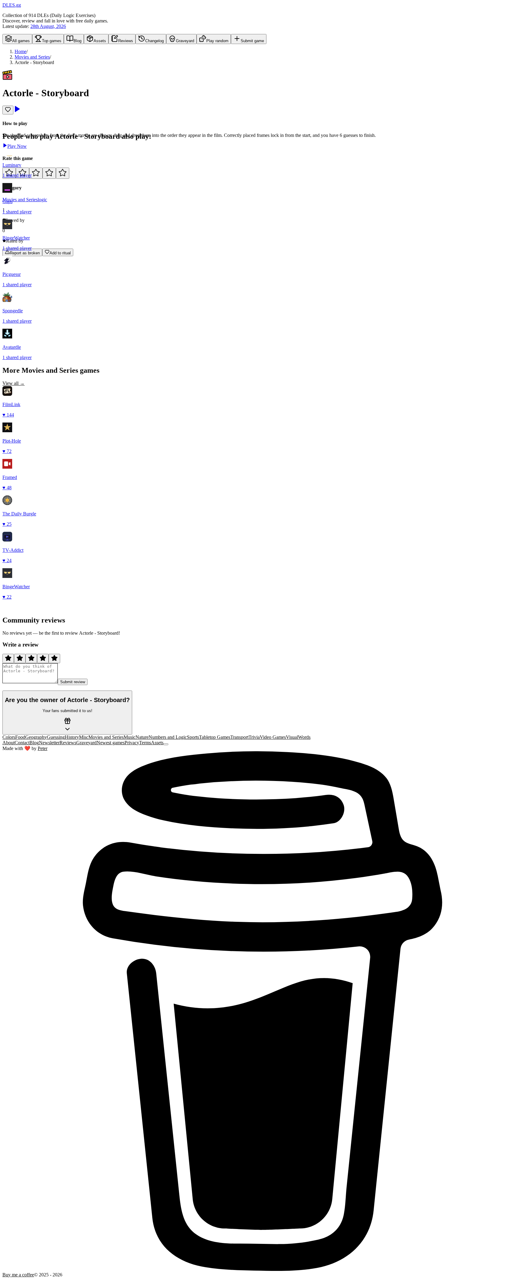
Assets (157, 742)
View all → (13, 383)
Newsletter (49, 742)
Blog (34, 742)
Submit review (72, 682)
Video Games (273, 737)
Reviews (68, 742)
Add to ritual (60, 253)
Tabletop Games (214, 737)
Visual (292, 737)
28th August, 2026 (48, 26)
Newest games (111, 742)
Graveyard (86, 742)
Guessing (56, 737)
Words (304, 737)
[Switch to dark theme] (165, 744)
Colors (8, 737)
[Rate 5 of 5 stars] (62, 173)
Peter (42, 748)
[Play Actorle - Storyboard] (17, 111)
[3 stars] (31, 658)
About (8, 742)
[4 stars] (43, 658)
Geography (36, 737)
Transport (239, 737)
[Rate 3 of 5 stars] (36, 173)
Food (20, 737)
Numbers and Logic (168, 737)
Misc (83, 737)
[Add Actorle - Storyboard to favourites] (7, 110)
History (72, 737)
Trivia (254, 737)
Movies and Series (32, 56)
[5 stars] (54, 658)
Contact (22, 742)
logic (42, 199)
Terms (145, 742)
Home (20, 51)
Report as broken (25, 253)
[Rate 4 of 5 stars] (49, 173)
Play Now (17, 146)
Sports (193, 737)
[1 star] (8, 658)
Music (130, 737)
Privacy (132, 742)
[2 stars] (20, 658)
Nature (142, 737)
